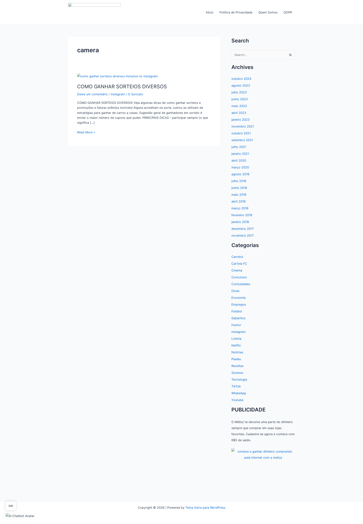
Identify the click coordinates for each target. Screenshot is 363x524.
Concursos (239, 277)
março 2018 (239, 208)
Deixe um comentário (92, 94)
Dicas (235, 291)
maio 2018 (238, 194)
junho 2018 (239, 188)
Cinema (236, 270)
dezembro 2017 (242, 229)
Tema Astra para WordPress (205, 507)
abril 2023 (238, 113)
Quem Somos (268, 12)
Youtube (237, 400)
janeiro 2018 (240, 222)
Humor (236, 325)
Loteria (236, 338)
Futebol (236, 311)
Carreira (237, 257)
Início (209, 12)
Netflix (236, 345)
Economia (238, 298)
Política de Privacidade (236, 12)
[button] (20, 515)
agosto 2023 (240, 85)
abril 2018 (238, 201)
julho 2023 (239, 92)
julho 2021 (238, 147)
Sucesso (237, 373)
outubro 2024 (241, 79)
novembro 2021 (242, 126)
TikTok (236, 386)
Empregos (238, 304)
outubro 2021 (241, 133)
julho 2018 (238, 181)
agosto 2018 (240, 174)
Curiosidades (240, 284)
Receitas (237, 366)
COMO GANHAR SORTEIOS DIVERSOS (122, 86)
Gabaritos (238, 318)
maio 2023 (239, 106)
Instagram (118, 94)
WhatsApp (238, 393)
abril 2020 (238, 160)
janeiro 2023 (240, 119)
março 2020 (240, 167)
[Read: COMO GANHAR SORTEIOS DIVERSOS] (117, 76)
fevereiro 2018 (241, 215)
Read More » (86, 132)
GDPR (288, 12)
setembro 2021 (242, 140)
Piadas (236, 359)
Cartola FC (239, 263)
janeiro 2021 (240, 154)
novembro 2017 (242, 235)
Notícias (237, 352)
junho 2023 (239, 99)
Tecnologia (239, 379)
